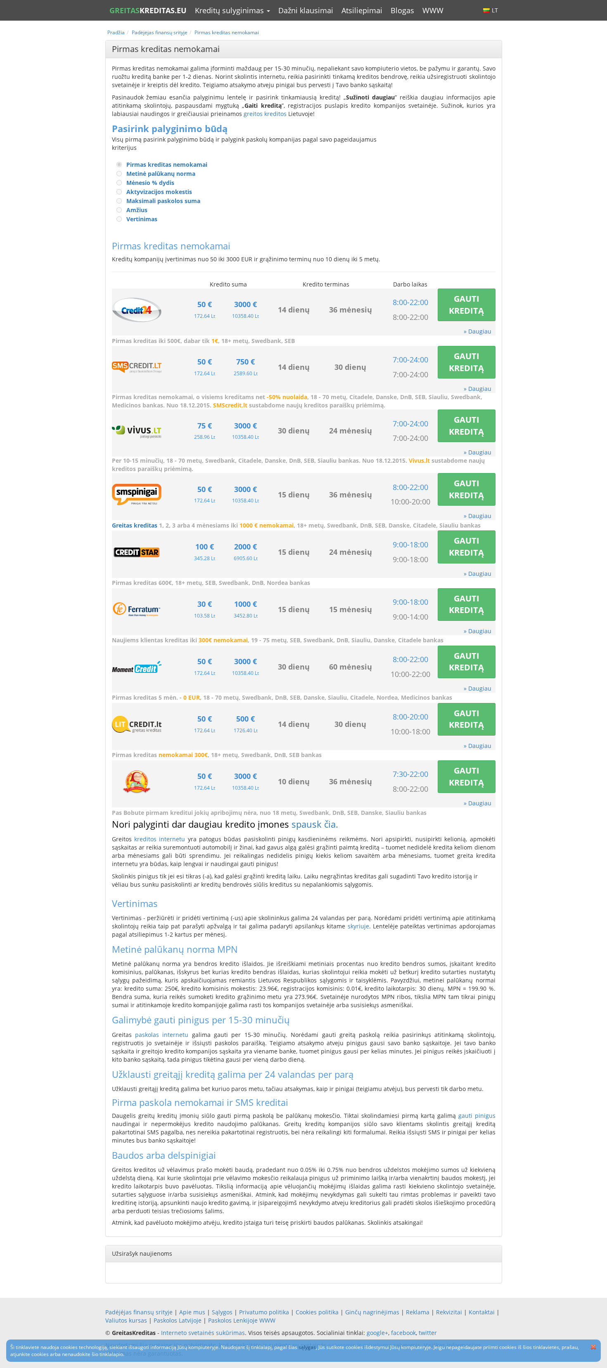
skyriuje (358, 926)
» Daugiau (477, 331)
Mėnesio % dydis (150, 183)
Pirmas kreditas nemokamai (166, 164)
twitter (428, 1333)
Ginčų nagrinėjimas (372, 1312)
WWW (432, 10)
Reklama (417, 1312)
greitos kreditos (265, 114)
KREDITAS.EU (148, 10)
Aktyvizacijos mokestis (159, 192)
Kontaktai (482, 1312)
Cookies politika (317, 1312)
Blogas (402, 10)
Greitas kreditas (134, 525)
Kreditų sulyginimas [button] (230, 10)
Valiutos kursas (126, 1320)
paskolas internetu (161, 1035)
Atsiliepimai (361, 10)
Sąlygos (222, 1312)
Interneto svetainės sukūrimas (203, 1333)
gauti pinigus (477, 1115)
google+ (377, 1333)
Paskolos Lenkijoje (233, 1320)
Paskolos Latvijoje (178, 1320)
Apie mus (192, 1312)
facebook (403, 1333)
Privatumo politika (264, 1312)
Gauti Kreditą (466, 304)
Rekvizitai (449, 1312)
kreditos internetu (159, 839)
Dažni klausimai (305, 10)
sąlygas (307, 1347)
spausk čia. (315, 824)
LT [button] (495, 10)
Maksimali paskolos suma (163, 201)
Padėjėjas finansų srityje (139, 1312)
